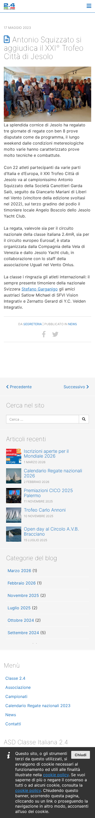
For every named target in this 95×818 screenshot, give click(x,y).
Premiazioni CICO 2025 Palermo (48, 493)
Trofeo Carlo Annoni (45, 510)
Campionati (16, 696)
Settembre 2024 (23, 632)
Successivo (75, 386)
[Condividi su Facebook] (44, 334)
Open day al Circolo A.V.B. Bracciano (51, 531)
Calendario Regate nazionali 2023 (37, 705)
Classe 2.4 (15, 678)
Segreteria (32, 324)
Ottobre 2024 (21, 620)
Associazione (18, 687)
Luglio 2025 (19, 607)
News (72, 324)
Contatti (13, 723)
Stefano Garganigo (40, 288)
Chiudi (80, 755)
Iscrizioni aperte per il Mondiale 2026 (46, 454)
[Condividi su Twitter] (55, 334)
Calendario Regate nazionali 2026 (53, 473)
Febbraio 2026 (22, 583)
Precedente (20, 386)
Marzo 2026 (19, 570)
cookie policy (56, 774)
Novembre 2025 (23, 595)
